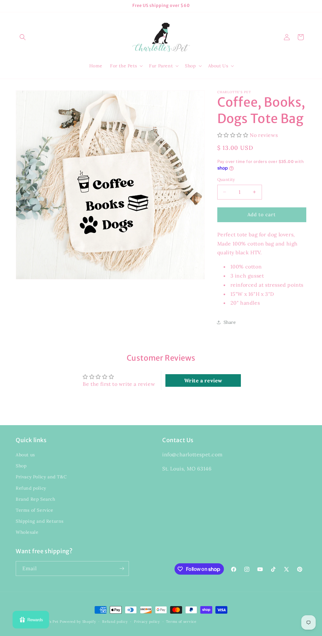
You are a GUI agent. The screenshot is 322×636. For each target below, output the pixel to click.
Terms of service (181, 621)
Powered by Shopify (78, 621)
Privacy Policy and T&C (41, 477)
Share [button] (230, 322)
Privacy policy (147, 621)
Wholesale (27, 532)
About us (25, 455)
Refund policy (31, 488)
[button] (23, 37)
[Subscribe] (122, 568)
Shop (21, 466)
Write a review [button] (203, 380)
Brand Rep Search (35, 499)
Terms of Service (34, 510)
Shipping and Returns (40, 521)
